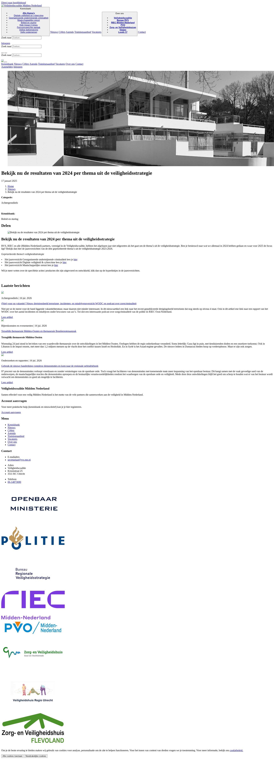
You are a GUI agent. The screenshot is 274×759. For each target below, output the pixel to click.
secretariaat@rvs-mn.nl (19, 459)
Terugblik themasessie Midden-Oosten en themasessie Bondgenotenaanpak (38, 331)
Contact (142, 32)
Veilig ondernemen (28, 32)
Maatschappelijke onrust (28, 20)
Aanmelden (7, 66)
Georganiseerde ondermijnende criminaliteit (28, 18)
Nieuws (54, 32)
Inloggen (5, 43)
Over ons (123, 22)
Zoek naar (6, 37)
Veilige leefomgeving (28, 30)
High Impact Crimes (29, 25)
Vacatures (96, 32)
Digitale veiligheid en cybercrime (28, 15)
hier (75, 259)
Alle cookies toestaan (12, 756)
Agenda (70, 32)
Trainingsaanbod (82, 32)
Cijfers (62, 32)
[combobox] (26, 37)
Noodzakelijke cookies (36, 756)
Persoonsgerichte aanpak (28, 27)
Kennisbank (28, 20)
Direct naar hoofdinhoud (13, 2)
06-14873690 (14, 482)
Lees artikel (7, 317)
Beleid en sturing (28, 22)
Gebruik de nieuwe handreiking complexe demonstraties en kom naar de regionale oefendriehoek (49, 366)
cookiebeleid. (236, 750)
